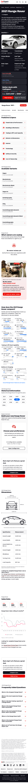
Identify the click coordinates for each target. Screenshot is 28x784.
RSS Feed (23, 775)
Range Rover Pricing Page (11, 645)
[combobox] (13, 105)
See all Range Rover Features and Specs (14, 382)
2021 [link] (24, 7)
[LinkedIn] (20, 765)
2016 (23, 402)
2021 (17, 399)
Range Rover (19, 7)
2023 (4, 399)
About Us (3, 769)
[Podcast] (23, 765)
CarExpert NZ (24, 772)
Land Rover (12, 7)
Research (7, 7)
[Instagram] (11, 765)
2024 (23, 396)
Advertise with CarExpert (21, 769)
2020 (23, 399)
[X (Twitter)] (17, 765)
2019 (4, 402)
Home (2, 7)
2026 (10, 396)
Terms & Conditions (15, 775)
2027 (4, 396)
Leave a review (8, 82)
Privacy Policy (6, 775)
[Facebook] (8, 765)
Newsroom (10, 769)
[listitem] (4, 405)
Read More (4, 32)
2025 (17, 396)
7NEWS (17, 772)
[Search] (20, 2)
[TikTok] (14, 765)
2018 (10, 402)
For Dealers (4, 772)
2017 (17, 402)
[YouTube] (4, 765)
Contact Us (11, 772)
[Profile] (22, 2)
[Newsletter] (17, 2)
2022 (10, 399)
